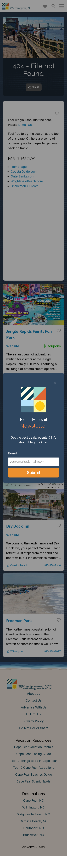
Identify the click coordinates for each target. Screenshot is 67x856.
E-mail (12, 453)
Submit (33, 472)
